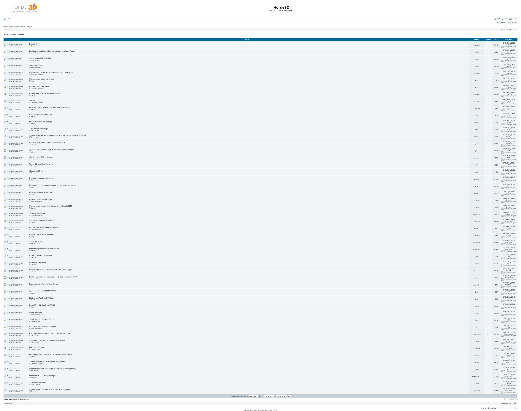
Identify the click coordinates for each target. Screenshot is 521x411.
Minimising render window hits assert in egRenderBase (50, 355)
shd (476, 172)
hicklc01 (476, 101)
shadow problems (36, 171)
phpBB (253, 410)
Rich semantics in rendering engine (43, 326)
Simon (477, 264)
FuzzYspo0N (476, 376)
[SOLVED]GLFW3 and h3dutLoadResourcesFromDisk (49, 108)
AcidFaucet (476, 348)
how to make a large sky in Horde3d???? (56, 206)
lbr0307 (476, 137)
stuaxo (476, 87)
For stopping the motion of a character (44, 249)
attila (476, 130)
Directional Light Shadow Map (40, 115)
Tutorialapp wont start (37, 213)
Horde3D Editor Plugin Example (41, 235)
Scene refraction (35, 312)
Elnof (476, 292)
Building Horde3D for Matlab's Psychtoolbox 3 (47, 143)
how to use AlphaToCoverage (40, 122)
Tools (32, 81)
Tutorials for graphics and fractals (42, 319)
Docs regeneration (48, 79)
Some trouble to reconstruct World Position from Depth (50, 270)
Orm (476, 369)
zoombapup (477, 278)
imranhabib (476, 242)
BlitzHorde (33, 44)
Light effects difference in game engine (56, 390)
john (476, 151)
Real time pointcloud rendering (41, 178)
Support (33, 95)
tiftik (476, 165)
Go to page (507, 399)
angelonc (477, 144)
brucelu (476, 200)
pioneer (476, 362)
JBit (476, 320)
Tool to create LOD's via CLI (40, 58)
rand (476, 313)
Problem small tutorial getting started (43, 284)
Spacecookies (476, 334)
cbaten (476, 186)
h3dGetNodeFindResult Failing (41, 298)
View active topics (26, 27)
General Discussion (37, 67)
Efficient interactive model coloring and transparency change (52, 185)
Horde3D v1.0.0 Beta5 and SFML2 (42, 305)
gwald (477, 52)
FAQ (506, 18)
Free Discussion (36, 321)
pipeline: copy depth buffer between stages (57, 150)
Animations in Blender (37, 383)
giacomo (476, 179)
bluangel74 (476, 285)
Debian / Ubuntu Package (39, 86)
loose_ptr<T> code (36, 347)
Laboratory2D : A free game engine (42, 376)
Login (8, 18)
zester (477, 306)
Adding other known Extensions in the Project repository (51, 72)
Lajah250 (477, 108)
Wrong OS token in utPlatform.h (41, 164)
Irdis (476, 80)
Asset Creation (35, 53)
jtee (477, 257)
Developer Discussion (37, 74)
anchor (476, 122)
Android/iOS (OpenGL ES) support (42, 220)
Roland (476, 193)
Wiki (498, 18)
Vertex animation (35, 65)
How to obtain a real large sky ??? (42, 199)
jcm (477, 115)
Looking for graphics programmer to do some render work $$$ (53, 277)
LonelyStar (476, 221)
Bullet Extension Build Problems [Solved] (45, 93)
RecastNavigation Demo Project (41, 192)
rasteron (476, 45)
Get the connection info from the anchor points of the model (63, 136)
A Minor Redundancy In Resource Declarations (47, 362)
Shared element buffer (38, 263)
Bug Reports (35, 130)
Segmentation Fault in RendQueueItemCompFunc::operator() (52, 369)
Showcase (34, 46)
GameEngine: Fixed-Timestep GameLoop (45, 227)
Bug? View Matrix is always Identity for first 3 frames (49, 333)
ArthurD (476, 271)
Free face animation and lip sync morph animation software (52, 51)
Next (516, 399)
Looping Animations (48, 291)
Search (514, 18)
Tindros (476, 355)
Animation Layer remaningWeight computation (47, 340)
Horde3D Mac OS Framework (40, 256)
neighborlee (476, 214)
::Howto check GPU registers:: (41, 157)
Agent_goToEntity (36, 242)
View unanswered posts (11, 27)
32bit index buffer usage (38, 129)
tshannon (477, 235)
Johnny (476, 341)
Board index (8, 30)
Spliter (477, 384)
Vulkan (32, 100)
